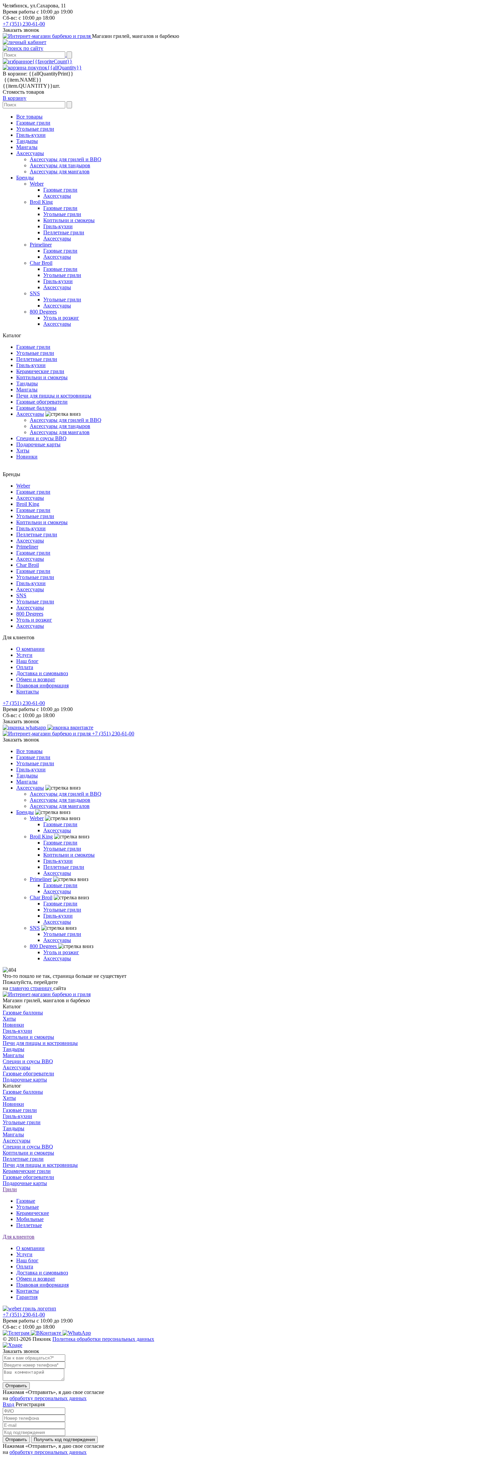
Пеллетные (29, 1225)
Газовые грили (33, 123)
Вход (8, 1404)
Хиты (22, 450)
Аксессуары (30, 153)
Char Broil (41, 263)
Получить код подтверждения (64, 1439)
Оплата (24, 667)
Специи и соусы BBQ (41, 438)
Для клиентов (18, 1237)
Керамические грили (40, 371)
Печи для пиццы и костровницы (53, 396)
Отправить (16, 1385)
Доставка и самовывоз (42, 673)
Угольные (27, 1207)
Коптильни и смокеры (69, 220)
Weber (37, 184)
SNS (35, 293)
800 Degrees (43, 312)
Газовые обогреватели (42, 402)
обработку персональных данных (48, 1398)
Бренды (25, 177)
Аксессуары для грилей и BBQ (65, 159)
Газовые (25, 1201)
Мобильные (30, 1219)
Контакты (27, 691)
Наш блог (27, 661)
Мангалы (27, 147)
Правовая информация (42, 685)
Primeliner (41, 245)
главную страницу (31, 988)
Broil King (41, 202)
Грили (10, 1189)
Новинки (27, 456)
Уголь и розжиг (61, 318)
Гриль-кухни (31, 135)
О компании (30, 649)
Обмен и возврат (35, 679)
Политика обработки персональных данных (103, 1339)
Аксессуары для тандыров (60, 165)
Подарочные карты (38, 444)
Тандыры (27, 141)
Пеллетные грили (63, 232)
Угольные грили (35, 129)
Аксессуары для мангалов (60, 171)
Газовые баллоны (36, 408)
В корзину (14, 98)
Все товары (29, 117)
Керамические (32, 1213)
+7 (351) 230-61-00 (24, 24)
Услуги (24, 655)
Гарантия (27, 1297)
